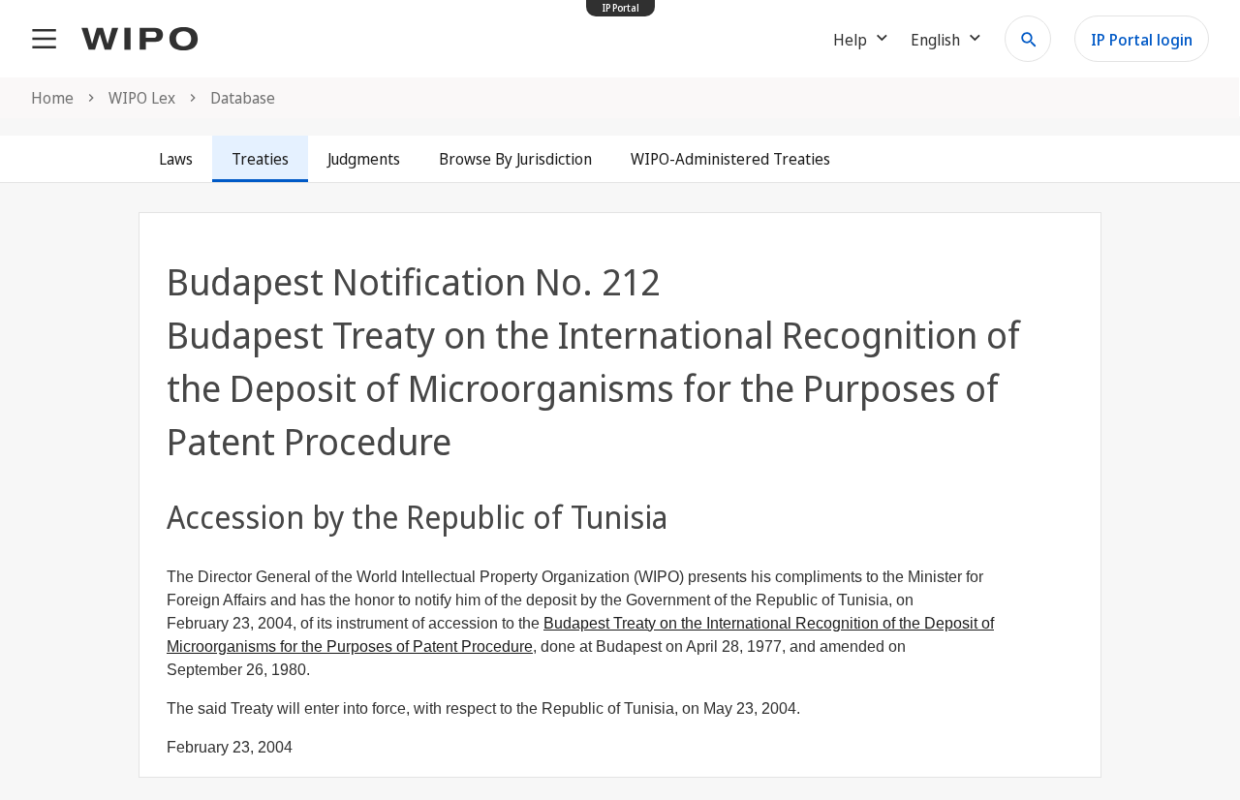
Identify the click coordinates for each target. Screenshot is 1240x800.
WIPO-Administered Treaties (730, 158)
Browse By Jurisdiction (515, 158)
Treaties (260, 158)
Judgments (363, 158)
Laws (176, 158)
